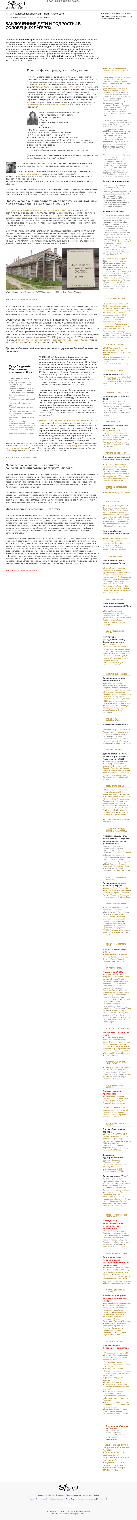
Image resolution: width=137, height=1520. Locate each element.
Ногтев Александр (120, 1046)
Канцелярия (108, 467)
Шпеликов (126, 1053)
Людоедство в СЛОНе (113, 1369)
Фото (68, 1499)
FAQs (51, 1495)
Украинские (118, 1326)
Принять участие (73, 1495)
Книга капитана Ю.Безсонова (116, 538)
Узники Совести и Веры (112, 710)
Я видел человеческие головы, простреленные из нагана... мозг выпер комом (116, 1373)
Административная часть (114, 464)
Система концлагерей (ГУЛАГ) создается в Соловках (116, 310)
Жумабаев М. (108, 803)
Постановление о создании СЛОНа (114, 360)
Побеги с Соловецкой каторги (117, 335)
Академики (109, 683)
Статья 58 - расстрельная (113, 317)
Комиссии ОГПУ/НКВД (112, 1150)
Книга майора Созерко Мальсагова (112, 542)
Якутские (107, 1335)
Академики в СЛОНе (114, 750)
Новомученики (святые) (113, 921)
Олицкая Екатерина (111, 892)
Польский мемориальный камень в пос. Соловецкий (116, 591)
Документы (108, 508)
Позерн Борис (118, 1004)
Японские (116, 1335)
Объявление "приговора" (113, 1164)
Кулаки (116, 699)
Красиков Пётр (118, 997)
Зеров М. (119, 803)
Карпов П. (123, 805)
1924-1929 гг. (113, 379)
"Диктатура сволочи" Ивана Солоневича (115, 548)
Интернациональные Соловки (115, 1291)
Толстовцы (114, 930)
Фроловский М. (109, 812)
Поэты (128, 703)
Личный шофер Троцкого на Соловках (115, 1399)
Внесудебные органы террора (115, 1124)
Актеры (119, 683)
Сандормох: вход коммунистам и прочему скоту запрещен (116, 1272)
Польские (117, 1319)
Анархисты (107, 685)
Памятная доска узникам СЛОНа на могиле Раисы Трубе (117, 617)
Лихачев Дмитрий (110, 773)
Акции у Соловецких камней (115, 632)
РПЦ (106, 1499)
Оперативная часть (117, 471)
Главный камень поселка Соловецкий (114, 569)
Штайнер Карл (124, 897)
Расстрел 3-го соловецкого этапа (117, 1277)
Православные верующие (113, 926)
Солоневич (107, 866)
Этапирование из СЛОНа (113, 1171)
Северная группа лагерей (117, 392)
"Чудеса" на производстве (114, 1103)
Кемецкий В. (108, 808)
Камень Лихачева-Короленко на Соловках (116, 582)
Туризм (32, 1499)
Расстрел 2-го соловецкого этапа (114, 1275)
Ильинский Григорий (120, 770)
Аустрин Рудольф (111, 974)
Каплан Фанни (124, 890)
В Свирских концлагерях (114, 259)
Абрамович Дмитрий (113, 761)
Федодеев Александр (119, 895)
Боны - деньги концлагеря (115, 506)
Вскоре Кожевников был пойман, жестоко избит (62, 420)
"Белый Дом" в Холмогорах (115, 442)
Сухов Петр (126, 1051)
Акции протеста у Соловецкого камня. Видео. (117, 651)
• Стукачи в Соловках (112, 1108)
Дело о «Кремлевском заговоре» (117, 1190)
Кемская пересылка (114, 370)
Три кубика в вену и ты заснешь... (113, 1379)
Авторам (87, 1495)
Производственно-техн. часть (115, 474)
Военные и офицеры (120, 687)
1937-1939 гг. (113, 381)
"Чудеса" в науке (116, 1101)
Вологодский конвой (111, 1167)
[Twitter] (74, 1505)
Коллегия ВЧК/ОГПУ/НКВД (115, 1134)
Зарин (115, 1040)
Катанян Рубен (109, 992)
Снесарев (123, 864)
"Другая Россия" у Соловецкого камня (116, 657)
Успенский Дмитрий (112, 1053)
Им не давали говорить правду (113, 1238)
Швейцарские (109, 1332)
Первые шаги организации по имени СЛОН (115, 314)
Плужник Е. (111, 810)
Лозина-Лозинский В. (117, 809)
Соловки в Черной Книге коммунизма (116, 1216)
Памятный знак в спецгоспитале (113, 621)
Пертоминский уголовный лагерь (117, 433)
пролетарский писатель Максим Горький (47, 104)
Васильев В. (125, 797)
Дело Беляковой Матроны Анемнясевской (114, 1194)
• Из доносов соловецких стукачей (115, 1109)
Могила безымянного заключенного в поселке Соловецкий (113, 613)
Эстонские (120, 1332)
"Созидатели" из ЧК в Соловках (115, 1086)
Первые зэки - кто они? (114, 350)
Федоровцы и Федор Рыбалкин (116, 931)
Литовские (107, 1317)
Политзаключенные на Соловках (116, 878)
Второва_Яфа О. (111, 799)
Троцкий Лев (125, 954)
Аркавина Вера (110, 888)
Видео (74, 1499)
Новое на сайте (42, 1499)
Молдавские (119, 1317)
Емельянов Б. (108, 801)
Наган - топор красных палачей (117, 1283)
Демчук (119, 855)
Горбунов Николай (110, 986)
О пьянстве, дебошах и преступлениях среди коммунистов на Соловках (114, 1393)
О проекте (42, 1495)
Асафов (120, 1037)
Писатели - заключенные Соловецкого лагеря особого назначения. (115, 70)
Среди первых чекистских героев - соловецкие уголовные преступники (116, 1364)
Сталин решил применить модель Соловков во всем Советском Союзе (116, 326)
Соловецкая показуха (113, 1096)
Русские (117, 1321)
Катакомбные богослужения (113, 915)
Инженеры (108, 692)
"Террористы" (109, 708)
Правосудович (124, 862)
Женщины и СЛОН (110, 694)
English (95, 1495)
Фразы (100, 1499)
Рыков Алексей (117, 959)
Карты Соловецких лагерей (116, 357)
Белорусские (108, 1308)
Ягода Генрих (108, 1022)
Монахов (106, 1046)
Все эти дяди (18, 477)
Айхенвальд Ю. (115, 792)
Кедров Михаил (123, 992)
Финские (106, 1328)
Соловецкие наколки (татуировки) (116, 516)
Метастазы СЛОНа (113, 422)
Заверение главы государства (117, 77)
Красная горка (117, 437)
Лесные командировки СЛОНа (117, 492)
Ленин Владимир (111, 954)
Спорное (92, 1499)
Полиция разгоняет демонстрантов (111, 661)
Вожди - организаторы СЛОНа (116, 945)
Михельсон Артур (117, 1044)
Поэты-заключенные (115, 786)
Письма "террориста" (113, 1382)
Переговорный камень (118, 588)
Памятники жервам (114, 599)
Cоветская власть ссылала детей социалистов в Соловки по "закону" (116, 1456)
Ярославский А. (120, 815)
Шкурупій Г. (122, 812)
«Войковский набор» (111, 1181)
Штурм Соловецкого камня (113, 663)
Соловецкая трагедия (115, 299)
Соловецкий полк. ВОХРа (113, 480)
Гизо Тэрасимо (110, 890)
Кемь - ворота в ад (112, 377)
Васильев (107, 1040)
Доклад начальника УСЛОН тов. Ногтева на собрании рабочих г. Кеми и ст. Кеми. (117, 1404)
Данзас (118, 853)
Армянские (120, 1305)
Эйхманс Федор (111, 1055)
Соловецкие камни (114, 556)
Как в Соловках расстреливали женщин (117, 1280)
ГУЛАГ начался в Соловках (115, 348)
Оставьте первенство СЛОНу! (116, 1353)
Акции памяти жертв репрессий (114, 648)
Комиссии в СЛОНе (123, 467)
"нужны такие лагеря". (29, 174)
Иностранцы (120, 692)
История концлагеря (115, 344)
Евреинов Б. (125, 799)
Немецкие (107, 1319)
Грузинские (107, 1310)
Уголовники (121, 708)
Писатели (107, 703)
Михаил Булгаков (36, 189)
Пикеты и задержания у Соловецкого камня (116, 654)
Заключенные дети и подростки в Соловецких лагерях (117, 1447)
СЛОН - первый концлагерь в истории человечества (115, 307)
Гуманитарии (108, 690)
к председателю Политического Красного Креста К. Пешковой (41, 210)
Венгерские (121, 1308)
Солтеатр (107, 1098)
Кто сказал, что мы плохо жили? (114, 1245)
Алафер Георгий (111, 1067)
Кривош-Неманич (110, 857)
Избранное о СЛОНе (114, 1341)
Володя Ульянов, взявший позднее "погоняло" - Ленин (62, 87)
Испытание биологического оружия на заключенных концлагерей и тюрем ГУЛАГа (115, 1411)
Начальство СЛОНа (114, 968)
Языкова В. (107, 815)
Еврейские (118, 1310)
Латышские (119, 1314)
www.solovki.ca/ (111, 1439)
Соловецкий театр (123, 521)
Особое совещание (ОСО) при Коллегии (115, 1137)
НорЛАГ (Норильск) (111, 444)
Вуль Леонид (119, 983)
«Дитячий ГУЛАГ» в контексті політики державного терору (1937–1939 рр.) (51, 340)
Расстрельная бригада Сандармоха (116, 1063)
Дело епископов (111, 1185)
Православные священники (114, 928)
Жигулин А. (120, 801)
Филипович (118, 866)
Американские (125, 1303)
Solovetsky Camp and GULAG (116, 304)
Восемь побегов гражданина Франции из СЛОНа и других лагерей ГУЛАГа (116, 1357)
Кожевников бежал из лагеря (70, 407)
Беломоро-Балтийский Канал (115, 440)
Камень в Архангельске (113, 571)
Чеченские (107, 1330)
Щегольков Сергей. (32, 497)
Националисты (120, 701)
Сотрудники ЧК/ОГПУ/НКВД (116, 705)
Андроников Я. (112, 797)
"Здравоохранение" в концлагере (112, 323)
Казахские (107, 1312)
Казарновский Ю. (110, 805)
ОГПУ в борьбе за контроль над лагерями (117, 353)
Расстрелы (123, 741)
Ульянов (106, 868)
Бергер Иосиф (125, 888)
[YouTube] (68, 1505)
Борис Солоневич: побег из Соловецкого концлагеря (116, 545)
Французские (117, 1328)
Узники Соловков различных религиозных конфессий (115, 908)
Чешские (117, 1330)
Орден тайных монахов (114, 1202)
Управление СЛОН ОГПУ (116, 453)
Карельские (108, 1314)
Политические (118, 703)
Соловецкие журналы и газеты (117, 524)
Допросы (116, 1160)
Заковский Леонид (111, 990)
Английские (109, 1305)
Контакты (60, 1495)
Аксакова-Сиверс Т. (111, 794)
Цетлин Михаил (109, 897)
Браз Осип (115, 768)
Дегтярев (127, 853)
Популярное (83, 1499)
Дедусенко (109, 855)
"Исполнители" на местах (117, 1028)
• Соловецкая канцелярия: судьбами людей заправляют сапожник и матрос (116, 1113)
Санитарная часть (110, 476)
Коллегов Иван (115, 1042)
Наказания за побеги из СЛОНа (116, 337)
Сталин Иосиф (110, 957)
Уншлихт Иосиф (117, 1010)
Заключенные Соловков (116, 674)
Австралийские (110, 1303)
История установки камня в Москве (115, 576)
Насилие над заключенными (113, 720)
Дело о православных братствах (113, 1198)
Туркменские (109, 1323)
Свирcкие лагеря (111, 430)
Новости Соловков (57, 1499)
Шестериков (119, 871)
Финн (127, 866)
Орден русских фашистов (117, 1200)
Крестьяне (107, 699)
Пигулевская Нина (118, 775)
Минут (121, 859)
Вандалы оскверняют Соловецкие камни (112, 645)
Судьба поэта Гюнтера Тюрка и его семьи (116, 820)
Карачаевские (119, 1312)
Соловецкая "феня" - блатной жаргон (114, 513)
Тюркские (121, 1323)
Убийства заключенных (116, 1253)
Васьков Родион (110, 981)
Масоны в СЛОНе (120, 919)
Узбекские (107, 1326)
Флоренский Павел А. (113, 161)
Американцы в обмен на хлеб (115, 331)
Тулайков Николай (110, 777)
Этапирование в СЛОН (112, 1169)
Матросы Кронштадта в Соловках (117, 333)
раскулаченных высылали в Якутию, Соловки (115, 89)
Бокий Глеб (118, 977)
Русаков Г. (121, 810)
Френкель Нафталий (111, 1017)
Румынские (107, 1321)
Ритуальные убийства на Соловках (117, 1427)
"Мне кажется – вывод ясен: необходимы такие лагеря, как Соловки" (116, 1386)
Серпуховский (123, 1048)
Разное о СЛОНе (112, 502)
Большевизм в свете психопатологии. (116, 279)
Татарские (126, 1321)
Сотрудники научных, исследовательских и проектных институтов (116, 830)
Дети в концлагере (123, 690)
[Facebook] (62, 1505)
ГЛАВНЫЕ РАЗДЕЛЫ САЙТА (63, 1)
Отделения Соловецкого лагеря (116, 488)
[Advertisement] (14, 105)
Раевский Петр (109, 1048)
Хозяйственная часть (117, 478)
